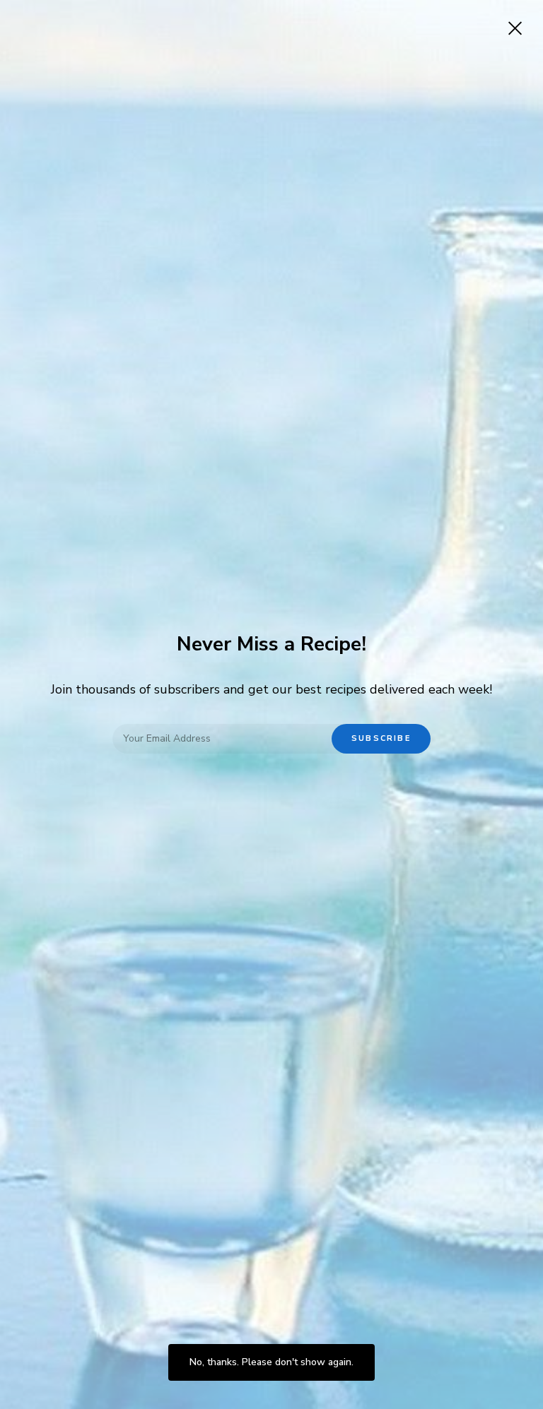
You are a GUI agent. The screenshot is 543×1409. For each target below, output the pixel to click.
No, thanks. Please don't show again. (271, 1362)
